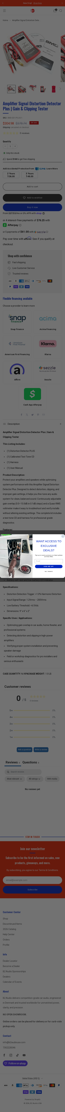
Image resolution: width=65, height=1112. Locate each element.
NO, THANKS (49, 571)
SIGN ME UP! (49, 566)
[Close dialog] (63, 536)
